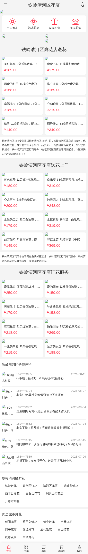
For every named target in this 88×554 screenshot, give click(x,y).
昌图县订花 (33, 493)
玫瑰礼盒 (54, 27)
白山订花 (63, 529)
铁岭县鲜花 (71, 485)
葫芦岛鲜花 (30, 521)
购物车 (61, 551)
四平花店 (11, 529)
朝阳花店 (11, 521)
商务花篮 (75, 27)
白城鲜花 (28, 537)
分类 (26, 551)
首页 (8, 551)
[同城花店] (5, 5)
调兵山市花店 (54, 493)
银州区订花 (30, 485)
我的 (79, 551)
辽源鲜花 (28, 529)
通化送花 (46, 529)
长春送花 (49, 521)
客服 (44, 551)
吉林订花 (66, 521)
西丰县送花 (12, 493)
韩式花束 (33, 27)
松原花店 (11, 537)
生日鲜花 (12, 27)
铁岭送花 (11, 485)
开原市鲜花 (12, 501)
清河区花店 (50, 485)
